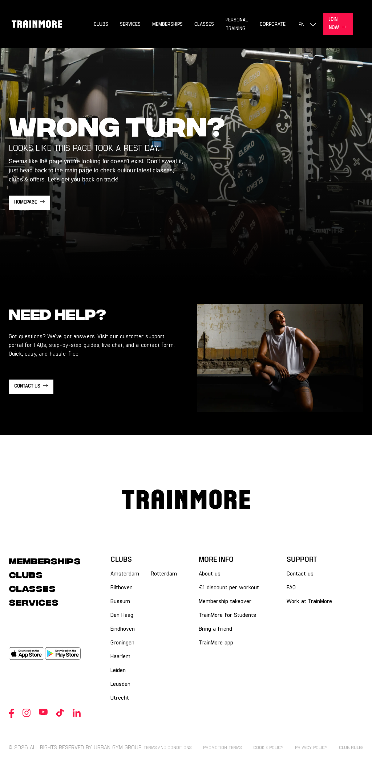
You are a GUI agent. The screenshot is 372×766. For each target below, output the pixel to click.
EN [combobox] (301, 24)
